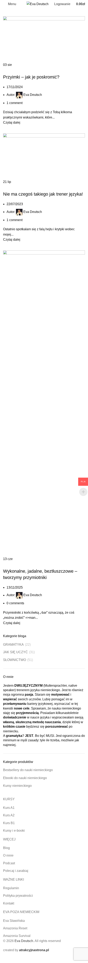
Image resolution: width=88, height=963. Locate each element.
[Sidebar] (5, 958)
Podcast (9, 863)
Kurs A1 (9, 807)
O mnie (8, 855)
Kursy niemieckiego (17, 785)
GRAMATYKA (13, 70)
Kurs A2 (9, 815)
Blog (6, 848)
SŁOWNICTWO (34, 187)
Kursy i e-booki (14, 830)
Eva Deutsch (32, 94)
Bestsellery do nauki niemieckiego (28, 770)
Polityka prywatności (18, 895)
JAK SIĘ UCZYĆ (32, 70)
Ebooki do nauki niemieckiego (25, 778)
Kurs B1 (9, 823)
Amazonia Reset (15, 928)
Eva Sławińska (14, 920)
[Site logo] (38, 4)
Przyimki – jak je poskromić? (31, 77)
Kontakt (8, 903)
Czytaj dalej (11, 122)
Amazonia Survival (16, 936)
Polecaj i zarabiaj (15, 870)
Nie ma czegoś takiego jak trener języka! (43, 194)
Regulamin (11, 888)
